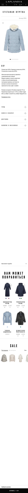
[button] (14, 107)
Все (25, 350)
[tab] (10, 59)
